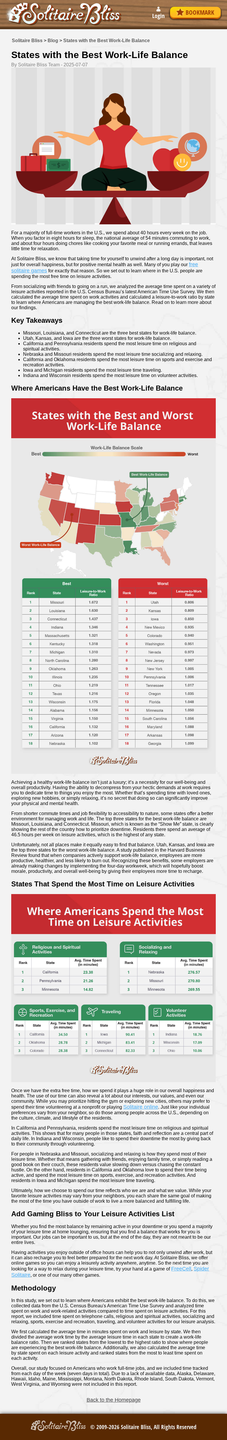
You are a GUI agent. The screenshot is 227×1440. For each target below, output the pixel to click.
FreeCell (181, 1269)
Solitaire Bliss (27, 40)
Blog (53, 40)
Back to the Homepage (114, 1400)
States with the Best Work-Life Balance (106, 40)
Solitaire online (140, 1107)
